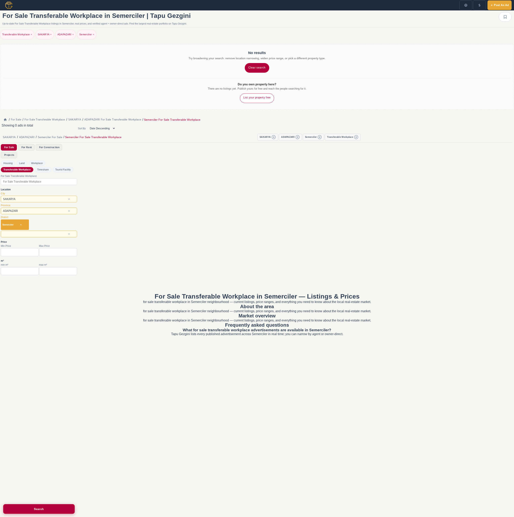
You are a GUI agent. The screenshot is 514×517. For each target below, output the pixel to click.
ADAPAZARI (65, 34)
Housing (8, 163)
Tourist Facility (63, 169)
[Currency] (479, 5)
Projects (9, 155)
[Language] (465, 5)
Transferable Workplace (17, 34)
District (4, 217)
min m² (4, 264)
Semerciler (86, 34)
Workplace (37, 163)
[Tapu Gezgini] (8, 5)
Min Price (6, 246)
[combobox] (39, 181)
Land (22, 163)
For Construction (49, 147)
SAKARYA (45, 34)
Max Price (44, 246)
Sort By (82, 128)
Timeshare (43, 169)
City (3, 193)
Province (5, 205)
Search (39, 509)
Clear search (257, 67)
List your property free (257, 97)
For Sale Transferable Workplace (19, 176)
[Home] (5, 119)
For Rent (26, 147)
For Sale (9, 147)
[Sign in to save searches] (505, 17)
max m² (43, 264)
